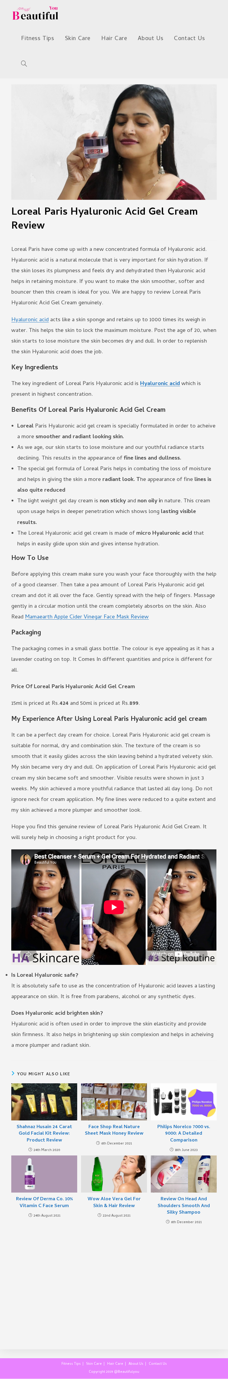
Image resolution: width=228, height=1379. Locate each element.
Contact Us (158, 1364)
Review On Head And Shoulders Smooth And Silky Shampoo (184, 1206)
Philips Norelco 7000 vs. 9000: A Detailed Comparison (183, 1134)
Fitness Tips (71, 1364)
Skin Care (94, 1364)
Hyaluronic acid (30, 320)
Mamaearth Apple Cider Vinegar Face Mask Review (87, 617)
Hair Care (115, 1364)
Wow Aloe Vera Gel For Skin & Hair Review (114, 1202)
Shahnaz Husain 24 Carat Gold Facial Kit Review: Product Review (44, 1134)
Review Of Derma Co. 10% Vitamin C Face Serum (44, 1202)
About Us (136, 1364)
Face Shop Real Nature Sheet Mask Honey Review (114, 1130)
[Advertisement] (113, 1281)
